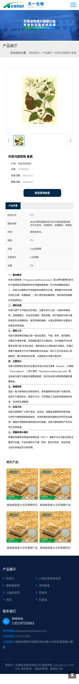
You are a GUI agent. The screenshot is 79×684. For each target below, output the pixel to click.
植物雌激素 (13, 585)
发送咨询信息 (42, 193)
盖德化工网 (56, 668)
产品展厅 (47, 52)
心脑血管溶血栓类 (50, 578)
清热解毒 (44, 585)
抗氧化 (10, 578)
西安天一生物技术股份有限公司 (23, 665)
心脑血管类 (13, 592)
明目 (9, 599)
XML (17, 668)
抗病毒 (43, 599)
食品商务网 (41, 668)
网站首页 (34, 52)
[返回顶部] (72, 675)
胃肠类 (43, 592)
